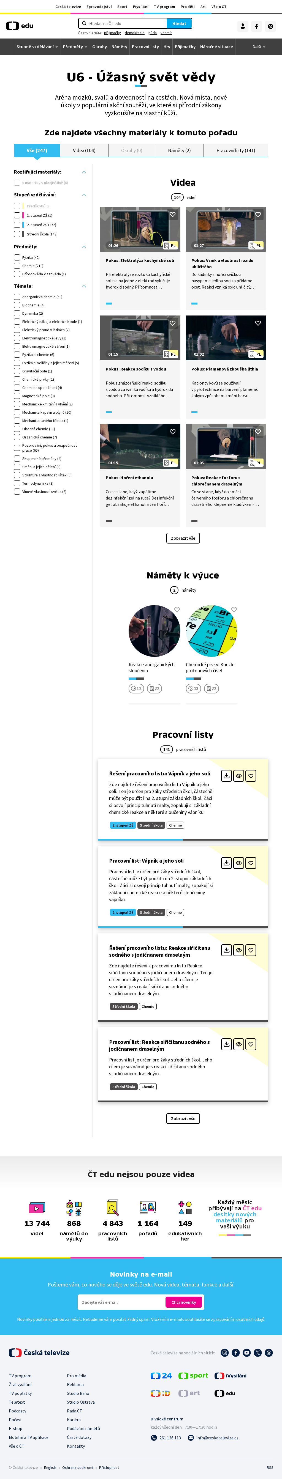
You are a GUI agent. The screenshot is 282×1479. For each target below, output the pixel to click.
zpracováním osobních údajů (237, 1319)
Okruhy (99, 47)
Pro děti (188, 6)
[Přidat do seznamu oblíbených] (172, 214)
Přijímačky (185, 47)
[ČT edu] (19, 28)
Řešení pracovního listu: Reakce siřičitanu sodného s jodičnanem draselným (159, 951)
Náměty (119, 47)
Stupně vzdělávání (35, 47)
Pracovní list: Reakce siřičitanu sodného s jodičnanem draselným (159, 1045)
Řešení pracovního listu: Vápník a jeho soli (159, 773)
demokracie (135, 32)
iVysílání (141, 6)
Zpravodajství (99, 6)
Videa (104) (84, 150)
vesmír (166, 32)
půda (152, 32)
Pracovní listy (145, 47)
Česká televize (68, 6)
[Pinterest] (270, 26)
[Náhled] (238, 776)
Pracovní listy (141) (235, 150)
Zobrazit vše (183, 538)
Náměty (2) (179, 150)
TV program (164, 6)
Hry (167, 47)
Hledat (179, 23)
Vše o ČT (219, 6)
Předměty (73, 47)
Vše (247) (37, 150)
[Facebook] (256, 26)
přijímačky (112, 32)
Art (203, 6)
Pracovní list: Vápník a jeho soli (146, 860)
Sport (122, 6)
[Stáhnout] (226, 776)
